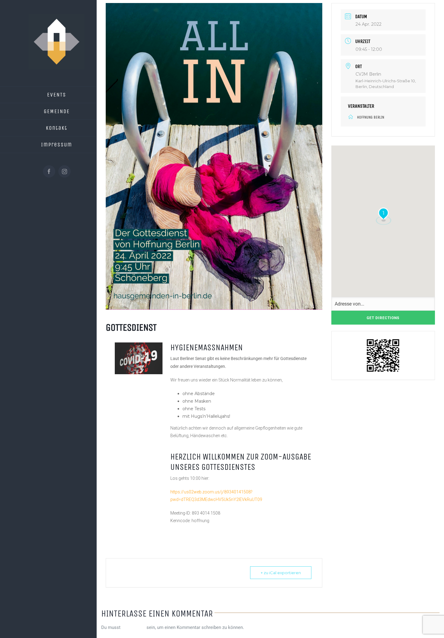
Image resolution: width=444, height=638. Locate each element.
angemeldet (133, 627)
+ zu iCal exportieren (281, 572)
